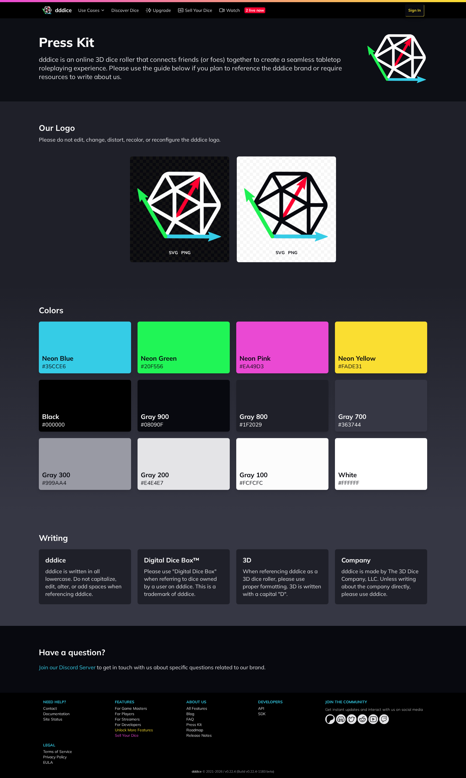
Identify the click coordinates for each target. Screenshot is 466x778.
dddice (197, 771)
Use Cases (89, 10)
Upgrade (162, 10)
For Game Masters (131, 708)
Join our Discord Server (67, 667)
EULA (48, 762)
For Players (124, 713)
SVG (173, 252)
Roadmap (194, 730)
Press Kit (194, 724)
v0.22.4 (230, 771)
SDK (262, 713)
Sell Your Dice (198, 10)
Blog (190, 713)
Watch (233, 10)
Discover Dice (125, 10)
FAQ (190, 719)
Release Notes (199, 735)
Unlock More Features (134, 730)
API (261, 708)
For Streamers (127, 719)
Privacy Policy (55, 757)
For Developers (128, 724)
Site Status (52, 719)
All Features (196, 708)
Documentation (56, 713)
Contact (50, 708)
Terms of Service (57, 751)
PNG (186, 252)
